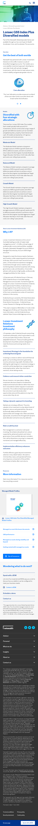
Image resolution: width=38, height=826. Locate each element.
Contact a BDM (11, 587)
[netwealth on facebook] (33, 627)
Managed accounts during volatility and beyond (16, 541)
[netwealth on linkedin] (25, 627)
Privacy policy (21, 812)
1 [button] (17, 103)
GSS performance (8, 534)
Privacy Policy (30, 675)
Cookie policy (21, 815)
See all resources (13, 556)
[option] (19, 90)
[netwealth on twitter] (29, 627)
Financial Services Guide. (27, 771)
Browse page (6, 823)
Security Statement (10, 676)
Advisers (5, 26)
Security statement (8, 815)
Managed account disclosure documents (16, 529)
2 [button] (20, 103)
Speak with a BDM (28, 823)
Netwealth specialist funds (16, 26)
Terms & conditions (8, 812)
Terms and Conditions (17, 675)
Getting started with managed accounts (16, 547)
